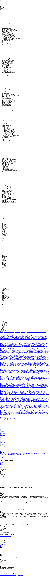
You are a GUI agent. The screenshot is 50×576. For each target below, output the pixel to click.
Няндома (23, 385)
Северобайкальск (31, 395)
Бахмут (28, 339)
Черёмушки (3, 317)
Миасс (48, 375)
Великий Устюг (17, 344)
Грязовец (7, 350)
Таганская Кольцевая (5, 175)
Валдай (39, 343)
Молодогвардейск (28, 377)
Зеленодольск (15, 357)
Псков (9, 392)
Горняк (15, 349)
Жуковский (21, 355)
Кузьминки (3, 253)
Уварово (29, 405)
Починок (1, 391)
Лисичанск (29, 372)
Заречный (28, 356)
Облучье (26, 385)
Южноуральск (6, 413)
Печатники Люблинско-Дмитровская (8, 136)
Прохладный (6, 392)
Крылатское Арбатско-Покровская (7, 86)
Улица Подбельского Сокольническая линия (9, 189)
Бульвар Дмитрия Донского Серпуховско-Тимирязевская (11, 38)
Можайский (4, 268)
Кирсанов (46, 363)
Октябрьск (2, 386)
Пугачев (12, 392)
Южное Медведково (5, 323)
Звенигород (42, 356)
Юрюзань (22, 413)
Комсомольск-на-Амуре (29, 365)
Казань (47, 359)
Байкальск (31, 338)
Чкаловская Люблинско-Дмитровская (8, 206)
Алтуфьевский (4, 218)
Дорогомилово (4, 240)
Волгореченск (28, 346)
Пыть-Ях (33, 392)
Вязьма (29, 347)
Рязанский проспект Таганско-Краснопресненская (10, 156)
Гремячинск (45, 349)
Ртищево (1, 394)
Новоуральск (8, 384)
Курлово (15, 370)
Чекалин (4, 409)
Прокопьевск (43, 391)
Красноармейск (29, 367)
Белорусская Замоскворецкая (6, 26)
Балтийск (13, 339)
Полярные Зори (23, 390)
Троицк (41, 404)
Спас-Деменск (19, 400)
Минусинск (20, 376)
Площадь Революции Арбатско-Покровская (9, 140)
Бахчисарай (32, 339)
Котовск (15, 367)
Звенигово (38, 356)
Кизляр (33, 362)
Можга (20, 377)
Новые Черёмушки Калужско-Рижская (8, 117)
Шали (32, 410)
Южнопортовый (4, 325)
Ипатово (10, 359)
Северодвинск (36, 395)
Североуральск (46, 395)
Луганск (7, 373)
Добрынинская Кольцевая (6, 55)
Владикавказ (7, 346)
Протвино (2, 392)
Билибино (40, 340)
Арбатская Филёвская (5, 19)
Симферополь (16, 397)
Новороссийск (22, 383)
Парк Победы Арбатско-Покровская (8, 130)
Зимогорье (31, 357)
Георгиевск (28, 348)
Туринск (11, 405)
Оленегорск (18, 386)
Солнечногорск (13, 399)
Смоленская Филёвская (5, 164)
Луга (5, 373)
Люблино (3, 261)
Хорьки (3, 482)
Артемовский (37, 337)
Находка (34, 379)
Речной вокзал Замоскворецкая (7, 153)
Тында (16, 405)
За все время (4, 477)
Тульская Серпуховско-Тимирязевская (8, 183)
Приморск (20, 391)
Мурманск (19, 378)
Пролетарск (47, 391)
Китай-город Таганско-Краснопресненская (9, 70)
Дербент (1, 352)
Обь (35, 385)
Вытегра (13, 347)
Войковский (4, 232)
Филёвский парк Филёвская (6, 194)
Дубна (48, 353)
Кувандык (14, 369)
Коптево (3, 248)
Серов (1, 397)
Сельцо (16, 396)
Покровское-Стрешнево (6, 286)
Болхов (22, 342)
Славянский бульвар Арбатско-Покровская (9, 162)
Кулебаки (38, 369)
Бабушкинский (4, 221)
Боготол (37, 341)
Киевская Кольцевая (5, 68)
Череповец (22, 409)
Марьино (3, 264)
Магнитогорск (36, 332)
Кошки (1, 463)
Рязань (29, 394)
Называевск (11, 379)
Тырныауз (19, 405)
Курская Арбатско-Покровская (7, 91)
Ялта (32, 413)
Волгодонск (24, 346)
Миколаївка (2, 376)
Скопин (28, 397)
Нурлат (8, 385)
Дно (47, 352)
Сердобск (46, 396)
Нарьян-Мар (31, 379)
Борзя (32, 342)
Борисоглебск (35, 342)
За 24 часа (3, 475)
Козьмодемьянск (45, 364)
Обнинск (29, 385)
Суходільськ (6, 402)
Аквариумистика (3, 469)
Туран (8, 405)
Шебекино (7, 411)
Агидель (26, 334)
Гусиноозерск (42, 350)
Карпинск (29, 361)
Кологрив (3, 365)
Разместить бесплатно (4, 417)
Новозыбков (27, 382)
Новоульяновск (2, 384)
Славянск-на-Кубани (42, 397)
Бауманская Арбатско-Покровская (7, 24)
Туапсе (48, 404)
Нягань (16, 385)
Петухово (2, 389)
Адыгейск (32, 334)
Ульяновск (11, 406)
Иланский (39, 358)
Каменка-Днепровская (42, 360)
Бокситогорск (6, 342)
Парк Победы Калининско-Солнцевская (8, 131)
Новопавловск (13, 383)
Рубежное (5, 394)
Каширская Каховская (5, 66)
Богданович (26, 341)
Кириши (20, 363)
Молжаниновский (5, 269)
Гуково (22, 350)
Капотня (3, 246)
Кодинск (34, 364)
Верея (30, 344)
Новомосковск (8, 383)
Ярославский (4, 327)
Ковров (24, 364)
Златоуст (34, 357)
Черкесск (25, 409)
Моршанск (44, 377)
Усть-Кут (15, 407)
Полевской (9, 390)
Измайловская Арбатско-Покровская (8, 61)
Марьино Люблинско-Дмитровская (7, 102)
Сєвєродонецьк (32, 394)
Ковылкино (28, 364)
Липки (26, 372)
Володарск (45, 346)
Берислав (30, 340)
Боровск (42, 342)
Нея (41, 380)
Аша (14, 338)
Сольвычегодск (23, 399)
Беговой (3, 223)
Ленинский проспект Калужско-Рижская (8, 94)
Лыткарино (29, 373)
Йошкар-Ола (37, 359)
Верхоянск (22, 345)
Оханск (36, 387)
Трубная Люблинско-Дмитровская (7, 182)
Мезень (23, 375)
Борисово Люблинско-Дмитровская (7, 33)
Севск (7, 396)
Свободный (9, 395)
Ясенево (3, 328)
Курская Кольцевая (5, 92)
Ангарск (19, 336)
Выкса (4, 347)
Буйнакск (31, 343)
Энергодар (30, 412)
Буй (29, 343)
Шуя (38, 411)
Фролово (44, 407)
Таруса (10, 403)
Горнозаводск (11, 349)
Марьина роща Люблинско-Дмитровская (8, 101)
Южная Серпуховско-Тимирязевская (8, 214)
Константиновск (46, 365)
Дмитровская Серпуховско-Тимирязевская (9, 54)
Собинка (24, 398)
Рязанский (3, 292)
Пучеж (21, 392)
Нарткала (27, 379)
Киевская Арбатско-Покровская (7, 67)
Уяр (30, 407)
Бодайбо (43, 341)
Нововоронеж (8, 382)
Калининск (18, 360)
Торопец (29, 404)
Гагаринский (4, 234)
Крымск (5, 369)
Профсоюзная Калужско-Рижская (7, 150)
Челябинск (7, 409)
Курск (15, 332)
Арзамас (12, 337)
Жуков (15, 355)
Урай (16, 406)
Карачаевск (16, 361)
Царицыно (3, 316)
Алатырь (5, 335)
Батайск (25, 339)
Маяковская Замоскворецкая (6, 103)
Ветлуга (29, 345)
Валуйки (42, 343)
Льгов (33, 373)
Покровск (2, 390)
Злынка (37, 357)
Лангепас (18, 371)
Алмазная (39, 335)
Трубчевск (44, 404)
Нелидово (5, 380)
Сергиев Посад (42, 396)
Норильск (2, 385)
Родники (28, 393)
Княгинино (19, 364)
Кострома (35, 366)
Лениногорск (30, 371)
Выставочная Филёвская (6, 50)
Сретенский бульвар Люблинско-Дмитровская (9, 170)
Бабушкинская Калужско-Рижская (7, 21)
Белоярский (6, 340)
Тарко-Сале (7, 403)
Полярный (28, 390)
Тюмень (26, 405)
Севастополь (18, 332)
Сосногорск (12, 400)
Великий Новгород (11, 344)
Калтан (21, 360)
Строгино (3, 304)
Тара (4, 403)
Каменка (37, 360)
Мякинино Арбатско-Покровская (7, 109)
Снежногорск (17, 398)
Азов (38, 334)
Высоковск (7, 347)
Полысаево (19, 390)
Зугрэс (7, 358)
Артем (30, 337)
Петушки (5, 389)
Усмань (34, 406)
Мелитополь (32, 375)
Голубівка (42, 348)
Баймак (34, 338)
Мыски (27, 378)
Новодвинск (18, 382)
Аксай (45, 334)
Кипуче (5, 363)
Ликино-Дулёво (17, 372)
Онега (33, 386)
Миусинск (37, 376)
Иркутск (15, 359)
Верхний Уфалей (45, 344)
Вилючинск (39, 345)
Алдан (8, 335)
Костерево (28, 366)
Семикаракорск (22, 396)
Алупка (42, 335)
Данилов (31, 351)
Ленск (44, 371)
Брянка (8, 343)
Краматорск (21, 367)
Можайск (17, 377)
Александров (14, 335)
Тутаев (14, 405)
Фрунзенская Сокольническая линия (8, 197)
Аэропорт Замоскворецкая (6, 20)
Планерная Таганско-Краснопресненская (8, 138)
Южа (38, 412)
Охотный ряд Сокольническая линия (8, 124)
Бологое (13, 342)
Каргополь (25, 361)
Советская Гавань (38, 398)
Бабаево (16, 338)
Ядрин (27, 413)
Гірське (38, 347)
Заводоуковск (29, 355)
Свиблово (3, 294)
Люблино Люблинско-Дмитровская (7, 99)
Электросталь (16, 412)
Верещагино (27, 344)
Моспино (5, 378)
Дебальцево (38, 351)
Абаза (11, 334)
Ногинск (42, 384)
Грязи (4, 350)
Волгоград (19, 346)
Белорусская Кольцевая (5, 27)
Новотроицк (41, 383)
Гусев (39, 350)
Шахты (47, 410)
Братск (1, 343)
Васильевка (46, 343)
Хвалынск (33, 408)
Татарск (12, 403)
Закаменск (45, 355)
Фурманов (2, 408)
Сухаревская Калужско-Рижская (7, 173)
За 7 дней (3, 476)
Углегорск (32, 405)
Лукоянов (12, 373)
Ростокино (3, 291)
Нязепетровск (19, 385)
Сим (13, 397)
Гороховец (32, 349)
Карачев (19, 361)
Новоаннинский (3, 382)
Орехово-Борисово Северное (6, 279)
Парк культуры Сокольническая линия (8, 129)
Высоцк (10, 347)
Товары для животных (4, 468)
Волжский (35, 346)
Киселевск (2, 364)
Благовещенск (9, 341)
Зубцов (4, 358)
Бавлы (23, 338)
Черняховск (44, 409)
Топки (21, 404)
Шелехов (10, 411)
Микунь (5, 376)
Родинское (25, 393)
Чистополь (2, 410)
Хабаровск (6, 408)
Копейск (1, 366)
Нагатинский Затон (5, 272)
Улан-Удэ (8, 406)
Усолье (37, 406)
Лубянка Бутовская (5, 97)
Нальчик (14, 379)
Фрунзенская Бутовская (5, 196)
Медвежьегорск (3, 375)
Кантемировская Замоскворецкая (7, 63)
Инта (7, 359)
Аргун (5, 337)
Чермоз (28, 409)
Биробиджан (45, 340)
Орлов (3, 387)
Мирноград (27, 376)
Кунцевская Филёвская (5, 90)
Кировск (37, 363)
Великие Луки (5, 344)
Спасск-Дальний (32, 400)
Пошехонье (5, 391)
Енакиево (2, 354)
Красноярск (6, 332)
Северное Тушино (5, 298)
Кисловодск (6, 364)
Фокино (39, 407)
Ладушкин (9, 371)
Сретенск (7, 401)
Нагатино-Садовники (5, 271)
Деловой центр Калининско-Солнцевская (8, 52)
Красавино (25, 367)
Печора (8, 389)
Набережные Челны (38, 378)
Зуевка (9, 358)
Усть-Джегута (2, 407)
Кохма (18, 367)
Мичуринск (11, 377)
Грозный (1, 350)
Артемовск (33, 337)
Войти (1, 416)
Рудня (11, 394)
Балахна (1, 339)
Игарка (26, 358)
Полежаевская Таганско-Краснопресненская (9, 141)
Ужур (46, 405)
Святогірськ (13, 395)
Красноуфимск (19, 368)
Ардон (10, 337)
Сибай (11, 397)
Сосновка (47, 399)
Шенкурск (14, 411)
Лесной (1, 372)
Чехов (48, 409)
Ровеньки (21, 393)
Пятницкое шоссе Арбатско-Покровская (8, 152)
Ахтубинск (9, 338)
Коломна (7, 365)
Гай (7, 348)
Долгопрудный (18, 353)
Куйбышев (32, 369)
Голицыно (39, 348)
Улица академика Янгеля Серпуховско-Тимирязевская (11, 187)
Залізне (1, 356)
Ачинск (12, 338)
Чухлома (22, 410)
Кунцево (3, 254)
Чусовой (19, 410)
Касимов (35, 361)
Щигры (5, 412)
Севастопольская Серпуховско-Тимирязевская (9, 159)
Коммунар (18, 365)
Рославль (31, 393)
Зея (26, 357)
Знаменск (45, 357)
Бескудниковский (4, 224)
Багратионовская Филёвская (6, 22)
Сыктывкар (17, 402)
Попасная (31, 390)
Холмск (46, 408)
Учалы (29, 407)
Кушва (36, 370)
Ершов (12, 354)
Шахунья (1, 411)
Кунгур (44, 369)
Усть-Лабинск (19, 407)
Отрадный (31, 387)
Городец (20, 349)
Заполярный (17, 356)
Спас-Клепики (24, 400)
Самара (9, 334)
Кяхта (44, 370)
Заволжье (36, 355)
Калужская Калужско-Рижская (7, 62)
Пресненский (4, 288)
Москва (12, 332)
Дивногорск (21, 352)
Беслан (33, 340)
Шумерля (32, 411)
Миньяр (23, 376)
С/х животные (2, 466)
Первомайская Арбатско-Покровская (8, 133)
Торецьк (24, 404)
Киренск (11, 363)
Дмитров (36, 352)
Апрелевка (42, 336)
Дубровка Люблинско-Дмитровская (7, 58)
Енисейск (5, 354)
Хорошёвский (4, 315)
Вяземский (23, 347)
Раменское (6, 393)
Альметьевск (2, 336)
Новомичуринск (3, 383)
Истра (28, 359)
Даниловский (4, 237)
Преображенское (4, 287)
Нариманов (18, 379)
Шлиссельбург (28, 411)
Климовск (10, 364)
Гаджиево (5, 348)
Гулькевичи (26, 350)
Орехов (43, 386)
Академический (4, 216)
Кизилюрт (30, 362)
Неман (8, 380)
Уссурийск (46, 406)
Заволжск (33, 355)
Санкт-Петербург (23, 332)
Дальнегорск (22, 351)
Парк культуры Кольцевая (6, 127)
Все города (2, 332)
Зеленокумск (20, 357)
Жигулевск (5, 355)
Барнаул (32, 332)
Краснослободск (3, 368)
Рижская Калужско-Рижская (6, 154)
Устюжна (22, 407)
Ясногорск (9, 414)
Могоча (14, 377)
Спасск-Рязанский (38, 400)
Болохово (19, 342)
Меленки (25, 375)
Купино (47, 369)
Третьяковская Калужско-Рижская (7, 181)
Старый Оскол (41, 401)
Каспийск (41, 361)
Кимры (39, 362)
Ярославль (2, 334)
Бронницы (4, 343)
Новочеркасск (22, 384)
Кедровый (16, 362)
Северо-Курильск (25, 395)
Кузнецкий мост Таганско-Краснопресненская (9, 87)
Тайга (39, 402)
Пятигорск (37, 392)
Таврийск (32, 402)
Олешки (21, 386)
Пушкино (23, 392)
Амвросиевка (7, 336)
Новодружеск (22, 382)
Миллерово (9, 376)
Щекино (43, 411)
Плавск (26, 389)
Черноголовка (32, 409)
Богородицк (30, 341)
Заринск (34, 356)
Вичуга (46, 345)
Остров (16, 387)
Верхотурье (18, 345)
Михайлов (41, 376)
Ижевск (28, 358)
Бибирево (3, 225)
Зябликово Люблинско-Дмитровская (8, 60)
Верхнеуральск (33, 344)
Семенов (18, 396)
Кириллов (17, 363)
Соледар (1, 399)
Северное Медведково (5, 297)
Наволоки (47, 378)
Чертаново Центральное (6, 319)
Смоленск (9, 398)
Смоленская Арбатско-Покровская (7, 163)
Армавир (18, 337)
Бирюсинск (2, 341)
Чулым (17, 410)
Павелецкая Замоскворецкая (6, 125)
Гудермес (19, 350)
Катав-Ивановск (45, 361)
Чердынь (10, 409)
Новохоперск (12, 384)
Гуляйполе (29, 350)
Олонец (24, 386)
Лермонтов (47, 371)
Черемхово (14, 409)
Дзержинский (17, 352)
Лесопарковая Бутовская (6, 96)
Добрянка (6, 353)
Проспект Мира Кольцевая (6, 148)
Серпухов (4, 397)
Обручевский (4, 278)
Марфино (3, 262)
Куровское (18, 370)
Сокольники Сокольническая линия (8, 167)
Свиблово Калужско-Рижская (6, 158)
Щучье (7, 412)
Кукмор (35, 369)
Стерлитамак (46, 401)
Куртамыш (24, 370)
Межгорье (14, 375)
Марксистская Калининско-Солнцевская (8, 100)
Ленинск (34, 371)
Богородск (34, 341)
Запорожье (21, 356)
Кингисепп (42, 362)
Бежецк (35, 339)
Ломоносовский (4, 259)
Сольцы (27, 399)
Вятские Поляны (33, 347)
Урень (19, 406)
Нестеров (21, 380)
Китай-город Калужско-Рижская (7, 71)
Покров (46, 389)
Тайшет (41, 402)
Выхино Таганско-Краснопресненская (8, 51)
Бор (30, 342)
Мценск (25, 378)
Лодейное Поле (42, 372)
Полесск (12, 390)
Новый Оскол (33, 384)
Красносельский (4, 251)
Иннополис (2, 359)
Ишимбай (33, 359)
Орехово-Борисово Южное (6, 280)
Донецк (29, 353)
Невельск (40, 379)
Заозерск (8, 356)
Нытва (11, 385)
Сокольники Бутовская (5, 166)
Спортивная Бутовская (5, 168)
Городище (23, 349)
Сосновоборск (2, 400)
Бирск (48, 340)
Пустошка (17, 392)
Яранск (41, 413)
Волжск (32, 346)
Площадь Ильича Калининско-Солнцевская (9, 139)
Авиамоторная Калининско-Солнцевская (8, 11)
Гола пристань (34, 348)
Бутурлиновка (35, 343)
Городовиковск (27, 349)
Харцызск (26, 408)
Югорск (36, 412)
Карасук (12, 361)
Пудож (15, 392)
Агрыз (29, 334)
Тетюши (35, 403)
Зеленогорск (2, 357)
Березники (18, 340)
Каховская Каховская (5, 64)
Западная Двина (12, 356)
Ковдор (22, 364)
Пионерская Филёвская (5, 137)
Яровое (43, 413)
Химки (41, 408)
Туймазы (1, 405)
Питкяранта (22, 389)
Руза (13, 394)
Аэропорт (3, 220)
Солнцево (3, 303)
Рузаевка (15, 394)
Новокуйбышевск (41, 382)
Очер (38, 387)
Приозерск (38, 391)
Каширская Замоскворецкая (6, 65)
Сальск (47, 394)
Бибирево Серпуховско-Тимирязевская (8, 29)
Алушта (45, 335)
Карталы (32, 361)
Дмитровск (40, 352)
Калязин (31, 360)
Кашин (11, 362)
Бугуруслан (17, 343)
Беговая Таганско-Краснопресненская (8, 25)
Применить (2, 329)
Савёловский (4, 293)
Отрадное (3, 282)
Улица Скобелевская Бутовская (7, 190)
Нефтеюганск (38, 380)
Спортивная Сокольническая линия (7, 169)
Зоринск (1, 358)
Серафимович (35, 396)
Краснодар (6, 334)
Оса (7, 387)
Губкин (12, 350)
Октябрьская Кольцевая (5, 118)
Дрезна (42, 353)
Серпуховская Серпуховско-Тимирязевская (9, 161)
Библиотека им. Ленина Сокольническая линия (9, 30)
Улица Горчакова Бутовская (6, 188)
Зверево (45, 356)
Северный (3, 299)
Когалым (31, 364)
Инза (46, 358)
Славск (34, 397)
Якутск (30, 413)
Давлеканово (7, 351)
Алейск (11, 335)
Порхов (38, 390)
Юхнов (25, 413)
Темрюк (30, 403)
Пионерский (18, 389)
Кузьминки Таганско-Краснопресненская (8, 88)
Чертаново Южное (5, 320)
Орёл (38, 386)
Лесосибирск (9, 372)
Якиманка (3, 326)
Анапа (17, 336)
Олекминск (14, 386)
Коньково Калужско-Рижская (6, 77)
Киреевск (8, 363)
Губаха (10, 350)
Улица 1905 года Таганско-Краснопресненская (9, 186)
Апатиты (39, 336)
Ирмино (18, 359)
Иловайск (43, 358)
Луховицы (20, 373)
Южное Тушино (4, 324)
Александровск (19, 335)
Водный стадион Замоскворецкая (7, 44)
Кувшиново (18, 369)
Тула (4, 405)
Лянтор (47, 373)
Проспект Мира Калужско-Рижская (7, 149)
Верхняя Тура (13, 345)
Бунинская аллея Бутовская (6, 40)
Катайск (1, 362)
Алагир (47, 334)
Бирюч (5, 341)
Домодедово (26, 353)
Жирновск (12, 355)
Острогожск (24, 387)
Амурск (11, 336)
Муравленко (9, 378)
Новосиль (31, 383)
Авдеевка (23, 334)
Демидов (47, 351)
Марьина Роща (4, 263)
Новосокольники (36, 383)
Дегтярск (41, 351)
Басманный (3, 222)
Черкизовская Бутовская (6, 200)
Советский (43, 398)
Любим (41, 373)
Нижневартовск (44, 380)
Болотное (16, 342)
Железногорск (31, 354)
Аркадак (15, 337)
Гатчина (11, 348)
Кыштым (41, 370)
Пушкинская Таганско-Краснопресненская (9, 151)
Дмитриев (33, 352)
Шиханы (24, 411)
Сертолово (8, 397)
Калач (1, 360)
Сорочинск (34, 399)
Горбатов (45, 348)
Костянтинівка (40, 366)
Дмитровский (4, 238)
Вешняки (3, 231)
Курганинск (8, 370)
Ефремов (18, 354)
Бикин (38, 340)
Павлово (40, 387)
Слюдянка (6, 398)
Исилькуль (22, 359)
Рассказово (10, 393)
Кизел (27, 362)
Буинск (27, 343)
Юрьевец (18, 413)
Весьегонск (26, 345)
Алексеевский (4, 217)
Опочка (35, 386)
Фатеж (33, 407)
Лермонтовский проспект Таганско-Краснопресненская (11, 95)
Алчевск (47, 335)
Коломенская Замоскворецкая (6, 73)
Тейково (24, 403)
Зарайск (24, 356)
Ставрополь (41, 332)
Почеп (46, 390)
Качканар (7, 362)
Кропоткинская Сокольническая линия (8, 85)
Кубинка (11, 369)
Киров (23, 363)
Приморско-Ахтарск (33, 391)
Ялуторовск (35, 413)
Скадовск (20, 397)
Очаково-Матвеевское (5, 283)
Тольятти (10, 404)
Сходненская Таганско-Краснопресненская (9, 174)
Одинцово (37, 385)
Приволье (17, 391)
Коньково (3, 247)
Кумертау (41, 369)
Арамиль (1, 337)
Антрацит (35, 336)
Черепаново (18, 409)
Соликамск (9, 399)
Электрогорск (11, 412)
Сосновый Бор (7, 400)
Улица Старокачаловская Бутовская (7, 191)
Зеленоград (6, 357)
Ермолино (9, 354)
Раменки (3, 290)
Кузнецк (28, 369)
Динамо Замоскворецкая (6, 53)
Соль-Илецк (19, 399)
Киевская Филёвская (5, 69)
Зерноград (24, 357)
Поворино (33, 389)
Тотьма (34, 404)
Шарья (38, 410)
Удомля (43, 405)
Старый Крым (36, 401)
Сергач (39, 396)
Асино (48, 337)
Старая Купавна (15, 401)
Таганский (3, 305)
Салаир (41, 394)
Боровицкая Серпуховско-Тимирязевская (8, 34)
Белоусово (2, 340)
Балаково (45, 338)
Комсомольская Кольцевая (6, 74)
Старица (24, 401)
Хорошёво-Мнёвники (5, 314)
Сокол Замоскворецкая (5, 165)
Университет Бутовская (5, 192)
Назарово (4, 379)
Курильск (12, 370)
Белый (9, 340)
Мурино (15, 378)
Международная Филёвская (6, 105)
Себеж (16, 395)
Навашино (44, 378)
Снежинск (13, 398)
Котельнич (7, 367)
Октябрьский (6, 386)
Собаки (1, 462)
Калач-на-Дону (5, 360)
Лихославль (36, 372)
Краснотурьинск (9, 368)
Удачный (40, 405)
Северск (1, 396)
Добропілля (2, 353)
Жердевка (2, 355)
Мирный (30, 376)
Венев (23, 344)
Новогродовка (13, 382)
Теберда (21, 403)
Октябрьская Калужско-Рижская (7, 119)
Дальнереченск (27, 351)
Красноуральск (14, 368)
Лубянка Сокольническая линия (7, 98)
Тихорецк (45, 403)
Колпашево (10, 365)
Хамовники (3, 312)
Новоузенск (45, 383)
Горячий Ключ (36, 349)
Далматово (18, 351)
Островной (20, 387)
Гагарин (1, 348)
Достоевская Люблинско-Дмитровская (8, 57)
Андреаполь (23, 336)
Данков (34, 351)
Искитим (25, 359)
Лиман (21, 372)
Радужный (41, 392)
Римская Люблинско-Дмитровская (7, 155)
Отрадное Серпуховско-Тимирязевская (8, 122)
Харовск (22, 408)
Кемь (23, 362)
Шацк (5, 411)
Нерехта (11, 380)
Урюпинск (28, 406)
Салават (39, 394)
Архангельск (42, 337)
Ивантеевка (20, 358)
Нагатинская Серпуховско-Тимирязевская (9, 110)
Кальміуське (27, 360)
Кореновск (9, 366)
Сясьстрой (27, 402)
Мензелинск (41, 375)
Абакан (14, 334)
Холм (44, 408)
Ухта (27, 407)
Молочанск (33, 377)
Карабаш (6, 361)
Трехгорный (38, 404)
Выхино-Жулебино (5, 233)
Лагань (6, 371)
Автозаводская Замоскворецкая (7, 12)
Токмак (8, 404)
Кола (1, 365)
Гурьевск (32, 350)
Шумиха (35, 411)
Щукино (3, 321)
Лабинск (46, 370)
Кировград (29, 363)
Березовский (22, 340)
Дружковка (45, 353)
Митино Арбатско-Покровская (7, 107)
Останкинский (4, 281)
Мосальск (2, 378)
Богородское (4, 228)
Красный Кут (28, 368)
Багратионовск (26, 338)
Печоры (11, 389)
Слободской (2, 398)
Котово (13, 367)
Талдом (44, 402)
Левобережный (4, 256)
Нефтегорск (25, 380)
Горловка (1, 349)
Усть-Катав (11, 407)
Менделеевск (37, 375)
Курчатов (31, 370)
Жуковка (17, 355)
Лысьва (26, 373)
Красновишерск (40, 367)
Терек (33, 403)
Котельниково (2, 367)
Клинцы (15, 364)
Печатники (3, 285)
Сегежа (9, 396)
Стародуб (32, 401)
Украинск (4, 406)
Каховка (4, 362)
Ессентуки (15, 354)
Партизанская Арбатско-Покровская (8, 132)
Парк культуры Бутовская (6, 128)
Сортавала (40, 399)
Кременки (46, 368)
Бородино (45, 342)
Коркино (12, 366)
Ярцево (1, 414)
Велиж (1, 344)
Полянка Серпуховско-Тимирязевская (8, 142)
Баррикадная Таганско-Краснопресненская (9, 23)
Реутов (17, 393)
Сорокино (30, 399)
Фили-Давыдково (4, 311)
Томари (14, 404)
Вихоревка (42, 345)
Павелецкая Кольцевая (5, 126)
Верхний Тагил (39, 344)
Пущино (26, 392)
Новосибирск (27, 383)
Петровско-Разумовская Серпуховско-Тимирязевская (10, 135)
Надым (1, 379)
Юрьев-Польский (14, 413)
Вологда (42, 346)
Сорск (37, 399)
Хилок (39, 408)
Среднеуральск (2, 401)
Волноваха (39, 346)
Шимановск (21, 411)
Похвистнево (42, 390)
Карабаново (2, 361)
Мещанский (4, 266)
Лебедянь (26, 371)
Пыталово (30, 392)
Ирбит (13, 359)
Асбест (45, 337)
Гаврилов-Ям (47, 347)
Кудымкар (25, 369)
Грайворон (41, 349)
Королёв (15, 366)
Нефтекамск (29, 380)
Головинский (4, 235)
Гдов (18, 348)
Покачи (44, 389)
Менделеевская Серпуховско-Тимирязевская (9, 106)
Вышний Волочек (18, 347)
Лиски (32, 372)
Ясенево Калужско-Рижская (6, 215)
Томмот (16, 404)
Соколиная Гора (4, 301)
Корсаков (21, 366)
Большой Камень (26, 342)
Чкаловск (11, 410)
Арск (28, 337)
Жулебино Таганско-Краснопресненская (8, 59)
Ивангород (12, 358)
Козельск (37, 364)
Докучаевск (13, 353)
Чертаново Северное (5, 318)
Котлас (10, 367)
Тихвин (42, 403)
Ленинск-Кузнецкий (39, 371)
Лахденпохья (23, 371)
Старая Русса (21, 401)
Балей (11, 339)
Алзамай (35, 335)
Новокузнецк (36, 382)
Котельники (45, 366)
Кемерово (20, 362)
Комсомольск (22, 365)
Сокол (3, 300)
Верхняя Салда (8, 345)
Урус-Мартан (24, 406)
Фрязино (47, 407)
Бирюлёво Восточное (5, 226)
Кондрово (42, 365)
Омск (27, 386)
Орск (6, 387)
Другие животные (3, 467)
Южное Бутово (4, 322)
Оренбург (40, 386)
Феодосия (35, 407)
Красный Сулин (33, 368)
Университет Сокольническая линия (8, 193)
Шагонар (25, 410)
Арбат (3, 219)
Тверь (18, 403)
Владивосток (2, 346)
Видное (32, 345)
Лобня (39, 372)
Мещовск (45, 375)
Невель (37, 379)
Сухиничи (2, 402)
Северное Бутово (4, 295)
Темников (27, 403)
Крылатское (4, 252)
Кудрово (22, 369)
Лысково (23, 373)
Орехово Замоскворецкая (6, 121)
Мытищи (30, 378)
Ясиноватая (5, 414)
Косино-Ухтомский (5, 249)
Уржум (21, 406)
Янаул (38, 413)
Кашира (13, 362)
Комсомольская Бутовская (6, 75)
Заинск (42, 355)
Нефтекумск (34, 380)
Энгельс (26, 412)
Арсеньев (25, 337)
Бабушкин (20, 338)
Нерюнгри (18, 380)
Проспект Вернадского (5, 289)
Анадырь (13, 336)
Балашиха (5, 339)
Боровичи (39, 342)
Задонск (40, 355)
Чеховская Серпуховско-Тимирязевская (8, 203)
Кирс (43, 363)
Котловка (3, 250)
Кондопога (38, 365)
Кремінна (43, 368)
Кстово (8, 369)
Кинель (45, 362)
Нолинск (45, 384)
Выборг (1, 347)
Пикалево (14, 389)
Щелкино (46, 411)
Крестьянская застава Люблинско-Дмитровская (9, 83)
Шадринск (29, 410)
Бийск (35, 340)
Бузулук (24, 343)
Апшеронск (46, 336)
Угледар (35, 405)
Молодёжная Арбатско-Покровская (7, 108)
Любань (35, 373)
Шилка (17, 411)
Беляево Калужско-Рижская (6, 28)
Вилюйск (34, 345)
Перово (3, 284)
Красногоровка (46, 367)
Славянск (37, 397)
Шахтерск (44, 410)
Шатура (40, 410)
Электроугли (20, 412)
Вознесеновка (15, 346)
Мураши (12, 378)
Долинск (22, 353)
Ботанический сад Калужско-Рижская (8, 35)
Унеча (15, 406)
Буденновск (21, 343)
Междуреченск (19, 375)
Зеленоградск (11, 357)
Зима (28, 357)
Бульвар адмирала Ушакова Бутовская (8, 37)
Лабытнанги (2, 371)
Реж (15, 393)
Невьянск (2, 380)
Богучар (40, 341)
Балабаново (42, 338)
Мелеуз (29, 375)
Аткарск (5, 338)
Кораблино (5, 366)
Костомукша (32, 366)
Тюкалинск (23, 405)
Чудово (14, 410)
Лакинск (15, 371)
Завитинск (25, 355)
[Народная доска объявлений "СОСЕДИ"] (7, 0)
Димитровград (28, 352)
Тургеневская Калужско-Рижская (7, 184)
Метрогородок (4, 265)
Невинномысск (44, 379)
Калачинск (9, 360)
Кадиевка (41, 359)
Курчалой (28, 370)
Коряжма (24, 366)
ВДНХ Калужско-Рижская (6, 42)
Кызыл (38, 370)
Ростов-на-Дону (41, 393)
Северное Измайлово (5, 296)
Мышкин (33, 378)
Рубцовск (8, 394)
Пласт (28, 389)
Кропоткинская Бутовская (6, 84)
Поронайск (35, 390)
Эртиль (33, 412)
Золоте (48, 357)
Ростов (38, 393)
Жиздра (9, 355)
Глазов (31, 348)
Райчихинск (2, 393)
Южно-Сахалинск (42, 412)
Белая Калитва (38, 339)
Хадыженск (10, 408)
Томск (19, 404)
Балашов (8, 339)
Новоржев (18, 383)
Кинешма (2, 363)
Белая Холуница (44, 339)
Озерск (40, 385)
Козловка (41, 364)
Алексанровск (24, 335)
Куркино (3, 255)
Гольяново (3, 236)
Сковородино (24, 397)
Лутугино (16, 373)
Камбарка (34, 360)
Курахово (2, 370)
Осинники (10, 387)
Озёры (45, 385)
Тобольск (1, 404)
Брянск (44, 332)
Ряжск (27, 394)
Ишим (30, 359)
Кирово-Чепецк (33, 363)
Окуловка (10, 386)
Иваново (16, 358)
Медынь (11, 375)
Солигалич (5, 399)
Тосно (32, 404)
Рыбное (21, 394)
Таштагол (15, 403)
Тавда (30, 402)
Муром (22, 378)
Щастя (40, 411)
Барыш (23, 339)
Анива (33, 336)
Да (0, 5)
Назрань (7, 379)
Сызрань (13, 402)
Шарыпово (35, 410)
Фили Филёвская (4, 195)
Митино (3, 267)
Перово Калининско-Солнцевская (7, 134)
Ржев (19, 393)
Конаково (34, 365)
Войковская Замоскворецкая (6, 45)
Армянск (22, 337)
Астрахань (2, 338)
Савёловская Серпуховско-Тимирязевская (9, 157)
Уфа (25, 407)
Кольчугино (15, 365)
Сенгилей (31, 396)
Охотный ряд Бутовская (6, 123)
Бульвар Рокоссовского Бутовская (7, 39)
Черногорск (37, 409)
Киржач (14, 363)
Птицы (1, 464)
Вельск (21, 344)
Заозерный (5, 356)
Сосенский (44, 399)
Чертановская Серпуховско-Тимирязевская (9, 202)
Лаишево (12, 371)
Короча (18, 366)
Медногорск (8, 375)
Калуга (24, 360)
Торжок (26, 404)
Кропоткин (2, 369)
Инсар (5, 359)
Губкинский (16, 350)
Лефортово (3, 257)
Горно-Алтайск (6, 349)
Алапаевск (2, 335)
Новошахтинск (27, 384)
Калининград (13, 360)
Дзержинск (12, 352)
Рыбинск (18, 394)
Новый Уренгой (38, 384)
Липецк (28, 332)
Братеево (3, 229)
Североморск (41, 395)
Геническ (24, 348)
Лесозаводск (5, 372)
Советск (27, 398)
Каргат (22, 361)
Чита (8, 410)
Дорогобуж (38, 353)
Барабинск (17, 339)
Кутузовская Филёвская (5, 93)
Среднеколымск (44, 400)
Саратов (9, 332)
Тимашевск (39, 403)
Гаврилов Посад (42, 347)
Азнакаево (35, 334)
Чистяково (6, 410)
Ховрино (3, 313)
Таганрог (36, 402)
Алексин (32, 335)
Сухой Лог (10, 402)
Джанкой (8, 352)
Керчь (25, 362)
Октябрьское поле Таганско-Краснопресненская (10, 120)
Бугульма (13, 343)
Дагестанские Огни (13, 351)
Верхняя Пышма (3, 345)
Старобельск (28, 401)
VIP (2, 470)
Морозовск (41, 377)
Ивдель (23, 358)
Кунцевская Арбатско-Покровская (7, 89)
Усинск (32, 406)
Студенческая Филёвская (6, 172)
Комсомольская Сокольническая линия (8, 76)
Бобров (22, 341)
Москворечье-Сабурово (5, 270)
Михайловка (45, 376)
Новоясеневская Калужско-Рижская (7, 116)
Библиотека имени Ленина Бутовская (8, 31)
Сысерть (20, 402)
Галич (9, 348)
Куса (34, 370)
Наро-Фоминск (22, 379)
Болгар (10, 342)
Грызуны (1, 465)
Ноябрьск (5, 385)
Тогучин (5, 404)
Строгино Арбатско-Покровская (7, 171)
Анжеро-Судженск (28, 336)
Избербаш (31, 358)
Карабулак (9, 361)
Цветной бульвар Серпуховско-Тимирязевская (9, 199)
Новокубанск (31, 382)
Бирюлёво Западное (5, 227)
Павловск (44, 387)
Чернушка (40, 409)
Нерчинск (14, 380)
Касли (38, 361)
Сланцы (47, 397)
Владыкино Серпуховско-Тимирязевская (8, 43)
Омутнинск (30, 386)
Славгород (31, 397)
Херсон (36, 408)
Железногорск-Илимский (42, 354)
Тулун (6, 405)
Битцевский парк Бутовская (6, 32)
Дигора (25, 352)
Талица (46, 402)
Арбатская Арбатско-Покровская (7, 18)
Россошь (35, 393)
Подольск (36, 389)
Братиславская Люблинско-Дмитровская (8, 36)
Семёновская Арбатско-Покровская (7, 160)
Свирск (5, 395)
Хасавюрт (29, 408)
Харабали (19, 408)
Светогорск (2, 395)
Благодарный (19, 341)
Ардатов (7, 337)
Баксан (39, 338)
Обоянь (33, 385)
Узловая (1, 406)
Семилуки (27, 396)
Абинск (20, 334)
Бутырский (3, 230)
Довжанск (9, 353)
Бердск (11, 340)
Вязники (26, 347)
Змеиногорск (41, 357)
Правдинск (9, 391)
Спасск (28, 400)
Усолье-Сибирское (41, 406)
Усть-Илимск (7, 407)
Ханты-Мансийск (15, 408)
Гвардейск (15, 348)
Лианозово (3, 258)
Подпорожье (40, 389)
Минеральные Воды (14, 376)
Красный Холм (38, 368)
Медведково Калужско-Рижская (7, 104)
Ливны (13, 372)
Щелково (1, 412)
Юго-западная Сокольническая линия (8, 213)
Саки (36, 394)
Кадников (44, 359)
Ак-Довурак (41, 334)
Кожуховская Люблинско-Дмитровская (8, 72)
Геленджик (20, 348)
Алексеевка (29, 335)
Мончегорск (37, 377)
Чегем (1, 409)
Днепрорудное (44, 352)
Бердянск (14, 340)
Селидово (12, 396)
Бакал (36, 338)
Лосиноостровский (5, 260)
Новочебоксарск (17, 384)
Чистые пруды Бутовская (6, 204)
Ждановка (22, 354)
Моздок (23, 377)
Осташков (13, 387)
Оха (34, 387)
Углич (38, 405)
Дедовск (44, 351)
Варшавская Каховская (5, 41)
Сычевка (23, 402)
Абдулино (17, 334)
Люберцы (38, 373)
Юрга (10, 413)
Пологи (15, 390)
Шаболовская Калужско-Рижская (7, 207)
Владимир (11, 346)
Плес (30, 389)
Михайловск (2, 377)
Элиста (24, 412)
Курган (5, 370)
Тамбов (1, 403)
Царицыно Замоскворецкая (6, 198)
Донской (3, 239)
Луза (10, 373)
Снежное (21, 398)
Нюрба (13, 385)
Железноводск (26, 354)
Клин (13, 364)
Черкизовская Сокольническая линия (8, 201)
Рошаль (46, 393)
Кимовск (35, 362)
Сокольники (4, 302)
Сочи (30, 332)
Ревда (13, 393)
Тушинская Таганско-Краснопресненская (8, 185)
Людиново (44, 373)
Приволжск (13, 391)
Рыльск (24, 394)
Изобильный (35, 358)
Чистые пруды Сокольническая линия (8, 205)
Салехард (44, 394)
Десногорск (5, 352)
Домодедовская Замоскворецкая (7, 56)
